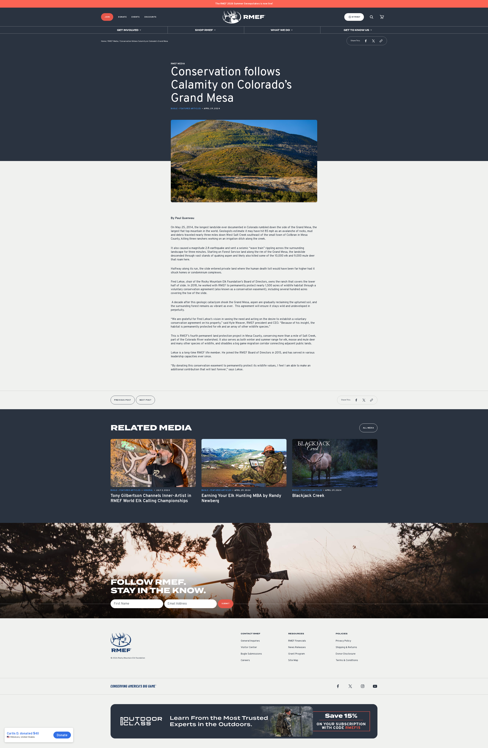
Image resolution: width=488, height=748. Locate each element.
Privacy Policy (343, 641)
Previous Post (122, 400)
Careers (245, 660)
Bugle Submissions (251, 653)
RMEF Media (113, 41)
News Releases (297, 647)
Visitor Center (249, 647)
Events (136, 17)
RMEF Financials (297, 641)
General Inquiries (250, 641)
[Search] (371, 17)
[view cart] (381, 17)
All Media (368, 428)
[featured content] (244, 721)
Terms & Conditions (347, 660)
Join (107, 17)
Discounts (150, 17)
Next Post (146, 400)
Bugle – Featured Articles (186, 108)
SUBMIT (226, 603)
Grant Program (296, 653)
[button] (366, 41)
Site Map (293, 660)
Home (103, 41)
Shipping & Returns (346, 647)
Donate (122, 17)
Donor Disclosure (346, 653)
